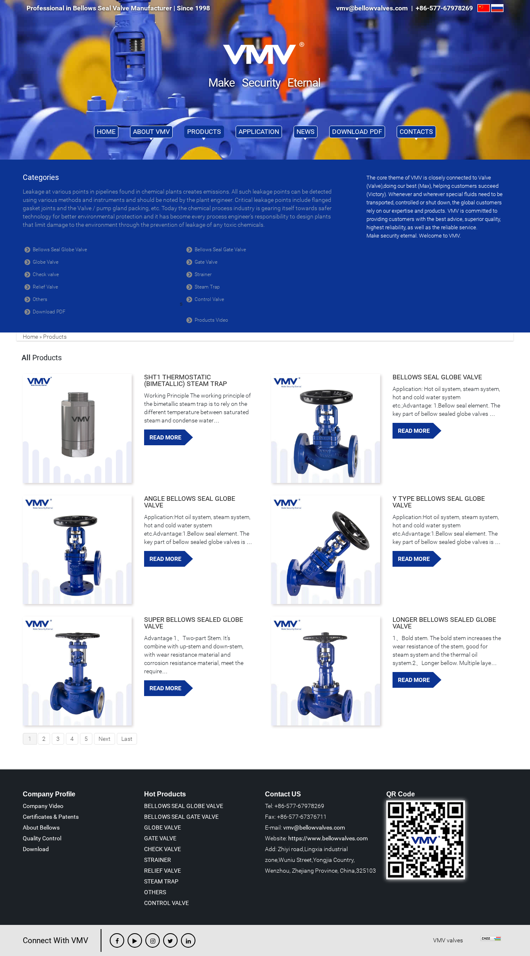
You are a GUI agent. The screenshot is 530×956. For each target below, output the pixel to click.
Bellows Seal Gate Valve (220, 249)
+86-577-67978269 (446, 8)
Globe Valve (45, 262)
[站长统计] (490, 940)
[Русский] (497, 8)
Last (126, 738)
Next (105, 738)
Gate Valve (206, 262)
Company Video (43, 806)
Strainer (203, 274)
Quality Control (42, 838)
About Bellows (41, 827)
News (305, 132)
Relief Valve (45, 287)
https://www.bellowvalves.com (328, 838)
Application (258, 132)
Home (106, 132)
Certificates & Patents (51, 816)
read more (165, 437)
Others (40, 299)
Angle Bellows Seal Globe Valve (189, 502)
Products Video (211, 320)
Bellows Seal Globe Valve (60, 249)
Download (36, 849)
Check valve (46, 274)
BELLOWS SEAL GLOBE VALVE (437, 377)
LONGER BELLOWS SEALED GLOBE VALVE (444, 623)
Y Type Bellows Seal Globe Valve (439, 502)
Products (204, 132)
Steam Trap (207, 287)
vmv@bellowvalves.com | (375, 8)
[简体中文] (483, 8)
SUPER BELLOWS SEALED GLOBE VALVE (193, 623)
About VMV (151, 132)
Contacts (416, 132)
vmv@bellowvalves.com (314, 827)
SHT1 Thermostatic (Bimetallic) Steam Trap (185, 380)
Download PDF (357, 132)
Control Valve (209, 299)
